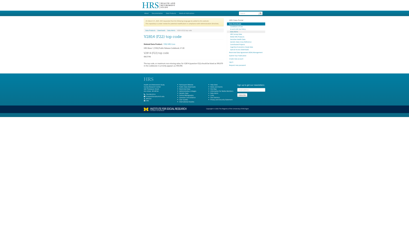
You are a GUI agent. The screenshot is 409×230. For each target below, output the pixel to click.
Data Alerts (171, 30)
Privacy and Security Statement (221, 100)
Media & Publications (186, 13)
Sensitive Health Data (237, 39)
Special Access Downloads (239, 50)
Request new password (237, 65)
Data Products (171, 13)
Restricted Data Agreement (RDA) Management (246, 52)
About (146, 13)
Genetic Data (183, 93)
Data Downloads (235, 24)
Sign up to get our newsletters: (251, 85)
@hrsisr (149, 99)
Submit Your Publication (237, 56)
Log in (231, 62)
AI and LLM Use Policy (238, 29)
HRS (147, 101)
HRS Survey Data (236, 34)
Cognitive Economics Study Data (241, 47)
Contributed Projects (237, 44)
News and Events (216, 87)
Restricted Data (184, 89)
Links (212, 95)
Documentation (157, 13)
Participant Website (186, 85)
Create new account (236, 59)
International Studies (186, 102)
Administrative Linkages (187, 91)
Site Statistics (215, 97)
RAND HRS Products (237, 37)
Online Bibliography (186, 95)
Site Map (213, 89)
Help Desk (213, 85)
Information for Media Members (221, 91)
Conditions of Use (236, 27)
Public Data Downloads (187, 87)
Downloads (161, 30)
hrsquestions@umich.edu (155, 96)
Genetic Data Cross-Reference (240, 42)
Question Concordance (187, 97)
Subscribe (242, 95)
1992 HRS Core (169, 44)
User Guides (183, 100)
